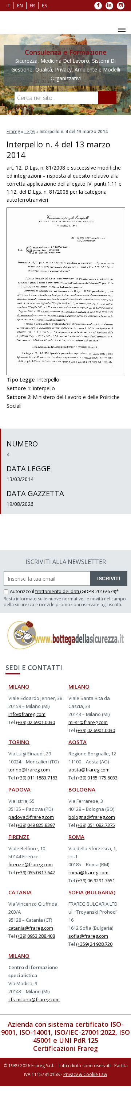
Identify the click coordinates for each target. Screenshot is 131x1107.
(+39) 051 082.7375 (95, 825)
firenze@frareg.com (30, 864)
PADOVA (19, 789)
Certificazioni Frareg (65, 1048)
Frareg (13, 131)
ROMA (76, 836)
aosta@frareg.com (89, 769)
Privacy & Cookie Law (85, 1074)
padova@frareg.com (31, 817)
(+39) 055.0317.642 (35, 872)
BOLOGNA (81, 789)
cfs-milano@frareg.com (34, 999)
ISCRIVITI (108, 578)
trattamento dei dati (57, 591)
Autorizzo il (22, 591)
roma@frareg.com (88, 872)
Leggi (29, 131)
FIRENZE (18, 836)
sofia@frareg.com (88, 936)
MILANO (18, 686)
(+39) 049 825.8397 (35, 825)
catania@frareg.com (30, 928)
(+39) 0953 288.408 (35, 936)
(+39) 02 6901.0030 (35, 722)
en (20, 5)
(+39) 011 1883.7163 (36, 777)
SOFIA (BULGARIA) (91, 892)
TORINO (18, 742)
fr (32, 5)
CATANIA (20, 892)
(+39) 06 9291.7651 (95, 880)
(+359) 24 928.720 (94, 944)
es (44, 5)
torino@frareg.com (29, 769)
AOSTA (77, 742)
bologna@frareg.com (91, 817)
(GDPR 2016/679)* (99, 591)
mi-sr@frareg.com (88, 722)
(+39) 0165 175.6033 (97, 777)
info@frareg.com (26, 714)
